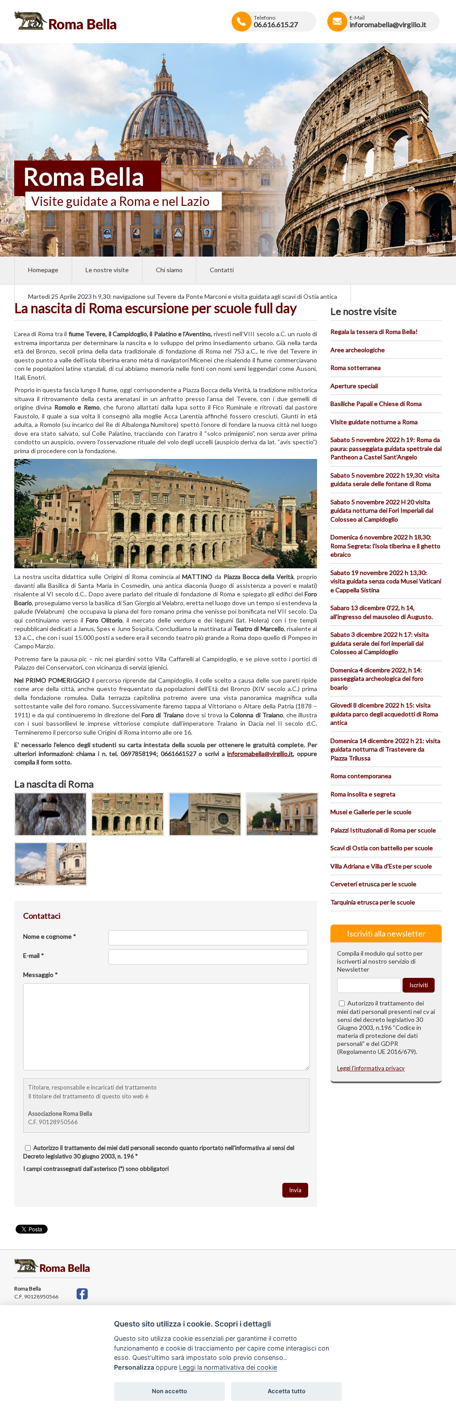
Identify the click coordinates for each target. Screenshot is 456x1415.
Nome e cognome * (49, 936)
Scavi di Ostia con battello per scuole (381, 848)
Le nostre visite (107, 269)
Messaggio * (40, 974)
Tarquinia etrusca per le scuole (372, 902)
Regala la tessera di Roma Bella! (374, 331)
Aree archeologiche (357, 350)
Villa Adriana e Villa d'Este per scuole (381, 866)
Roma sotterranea (355, 367)
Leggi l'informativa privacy (371, 1068)
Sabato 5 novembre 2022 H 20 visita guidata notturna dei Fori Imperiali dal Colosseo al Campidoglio (381, 510)
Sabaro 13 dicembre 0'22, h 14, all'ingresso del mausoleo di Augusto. (381, 612)
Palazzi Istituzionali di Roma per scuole (383, 830)
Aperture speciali (354, 386)
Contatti (222, 269)
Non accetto (169, 1391)
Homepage (43, 269)
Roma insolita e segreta (362, 794)
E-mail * (33, 955)
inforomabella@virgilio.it (260, 753)
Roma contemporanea (360, 776)
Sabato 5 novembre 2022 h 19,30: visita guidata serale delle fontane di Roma (385, 479)
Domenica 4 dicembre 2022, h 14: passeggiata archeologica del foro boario (376, 678)
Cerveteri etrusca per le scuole (373, 884)
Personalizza (134, 1367)
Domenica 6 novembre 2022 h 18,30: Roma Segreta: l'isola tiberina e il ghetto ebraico (385, 545)
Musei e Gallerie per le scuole (370, 812)
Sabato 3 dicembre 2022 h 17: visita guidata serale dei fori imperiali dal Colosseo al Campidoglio (379, 643)
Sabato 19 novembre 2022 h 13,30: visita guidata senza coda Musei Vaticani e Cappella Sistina (385, 581)
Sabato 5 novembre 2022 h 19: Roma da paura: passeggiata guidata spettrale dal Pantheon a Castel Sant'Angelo (386, 448)
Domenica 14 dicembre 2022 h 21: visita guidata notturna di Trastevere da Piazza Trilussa (385, 749)
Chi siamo (169, 269)
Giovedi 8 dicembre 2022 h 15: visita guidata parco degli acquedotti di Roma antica (384, 713)
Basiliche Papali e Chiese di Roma (376, 403)
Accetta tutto (286, 1391)
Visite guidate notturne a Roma (374, 422)
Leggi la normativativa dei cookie (228, 1367)
